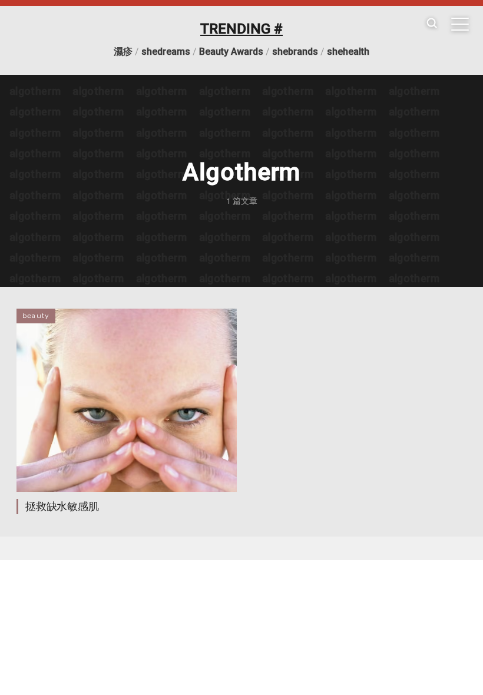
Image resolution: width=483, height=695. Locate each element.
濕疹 (123, 51)
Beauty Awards (231, 51)
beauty (35, 316)
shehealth (348, 51)
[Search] (432, 24)
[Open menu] (460, 24)
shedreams (165, 51)
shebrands (295, 51)
